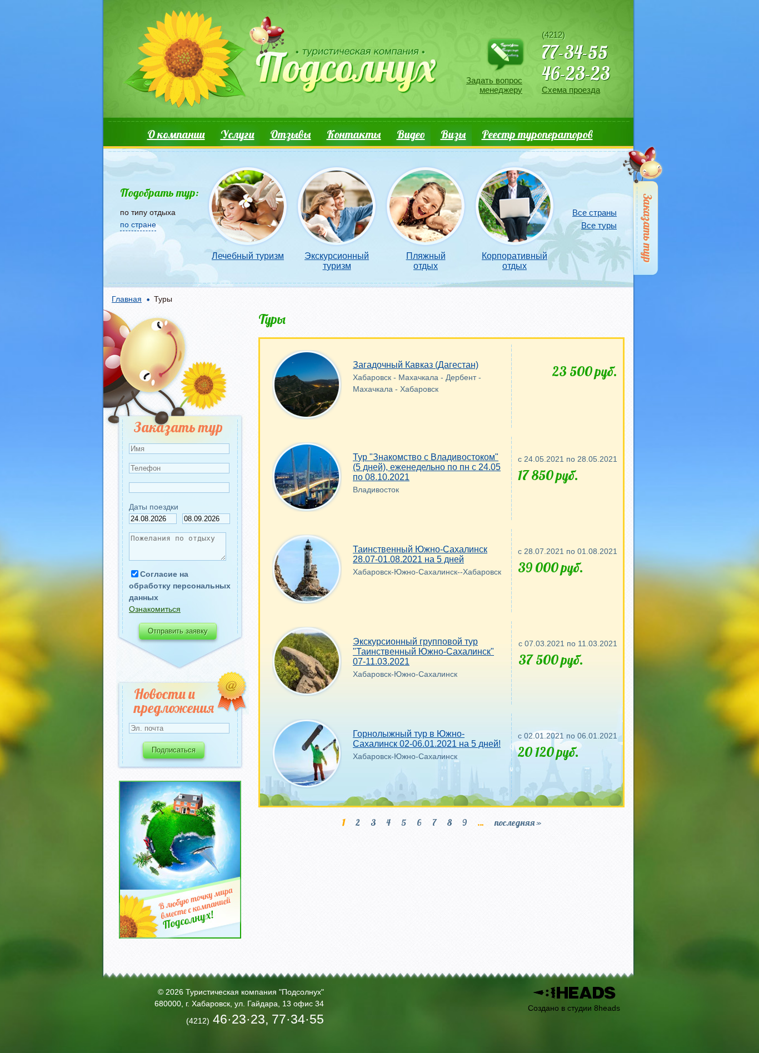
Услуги (237, 134)
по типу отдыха (148, 212)
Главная (127, 299)
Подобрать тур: (159, 192)
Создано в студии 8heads (574, 1008)
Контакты (354, 134)
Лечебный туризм (248, 256)
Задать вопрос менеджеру (494, 85)
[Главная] (279, 61)
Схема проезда (571, 89)
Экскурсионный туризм (336, 261)
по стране (138, 224)
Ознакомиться (155, 609)
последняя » (518, 822)
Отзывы (290, 134)
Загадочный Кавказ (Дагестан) (415, 365)
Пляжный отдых (426, 261)
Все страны (594, 212)
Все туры (599, 225)
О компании (176, 134)
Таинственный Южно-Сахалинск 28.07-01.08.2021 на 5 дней (420, 554)
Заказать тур (644, 213)
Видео (411, 134)
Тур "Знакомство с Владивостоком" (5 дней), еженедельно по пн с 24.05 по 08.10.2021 (427, 467)
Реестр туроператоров (537, 134)
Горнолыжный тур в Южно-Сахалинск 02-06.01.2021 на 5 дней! (427, 738)
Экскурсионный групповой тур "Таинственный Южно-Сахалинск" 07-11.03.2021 (423, 651)
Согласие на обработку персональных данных (180, 586)
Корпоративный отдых (514, 261)
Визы (453, 134)
